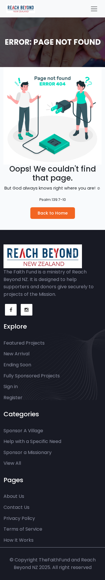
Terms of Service (23, 529)
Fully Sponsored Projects (32, 375)
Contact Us (16, 507)
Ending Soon (17, 364)
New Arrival (16, 353)
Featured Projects (24, 343)
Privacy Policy (19, 518)
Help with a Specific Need (32, 441)
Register (13, 397)
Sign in (11, 386)
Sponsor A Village (23, 430)
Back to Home (53, 213)
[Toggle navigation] (94, 9)
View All (12, 463)
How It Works (19, 540)
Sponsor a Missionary (28, 452)
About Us (14, 496)
